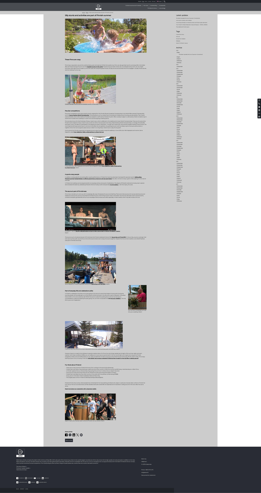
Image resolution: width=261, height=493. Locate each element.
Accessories (162, 5)
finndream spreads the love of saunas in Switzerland (188, 18)
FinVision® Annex (152, 8)
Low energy (162, 8)
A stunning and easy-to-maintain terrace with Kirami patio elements (191, 22)
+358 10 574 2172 (149, 469)
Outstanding (153, 5)
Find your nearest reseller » (23, 468)
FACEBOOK (21, 478)
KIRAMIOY (33, 482)
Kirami (146, 1)
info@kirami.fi (144, 472)
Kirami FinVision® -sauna (182, 43)
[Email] (81, 435)
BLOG (17, 488)
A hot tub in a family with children (184, 20)
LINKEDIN (46, 478)
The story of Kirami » (21, 466)
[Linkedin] (73, 435)
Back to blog (69, 440)
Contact (149, 1)
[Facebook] (66, 435)
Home (83, 12)
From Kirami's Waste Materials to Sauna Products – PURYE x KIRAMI (191, 24)
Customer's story (180, 34)
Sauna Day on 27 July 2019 (98, 284)
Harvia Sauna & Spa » (21, 469)
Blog (143, 1)
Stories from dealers (180, 38)
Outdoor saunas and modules (133, 5)
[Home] (98, 6)
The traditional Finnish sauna (182, 27)
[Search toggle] (164, 1)
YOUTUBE (38, 478)
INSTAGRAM (30, 478)
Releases (178, 41)
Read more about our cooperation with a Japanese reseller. (80, 389)
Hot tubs (145, 5)
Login (26, 488)
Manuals (153, 1)
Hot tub (178, 36)
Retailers (140, 1)
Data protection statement (148, 475)
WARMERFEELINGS (23, 482)
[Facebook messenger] (70, 435)
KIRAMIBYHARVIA (43, 482)
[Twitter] (77, 435)
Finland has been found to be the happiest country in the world (81, 104)
